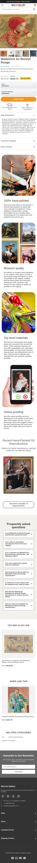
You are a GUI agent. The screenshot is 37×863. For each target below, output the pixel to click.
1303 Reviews (12, 71)
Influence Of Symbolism (8, 740)
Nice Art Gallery (18, 5)
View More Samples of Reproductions (18, 505)
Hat (3, 737)
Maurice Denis (5, 66)
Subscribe (18, 772)
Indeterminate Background (16, 737)
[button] (5, 476)
